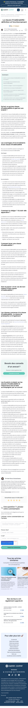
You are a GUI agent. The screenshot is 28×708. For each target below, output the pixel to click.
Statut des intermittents (14, 650)
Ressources (3, 14)
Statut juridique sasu (14, 645)
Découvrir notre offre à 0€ (14, 5)
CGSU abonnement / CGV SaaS (13, 701)
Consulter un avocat (14, 373)
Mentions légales (19, 702)
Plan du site (3, 695)
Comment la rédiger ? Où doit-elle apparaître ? (13, 85)
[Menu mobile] (25, 10)
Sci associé (14, 639)
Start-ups (14, 654)
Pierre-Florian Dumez (12, 29)
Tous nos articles (5, 692)
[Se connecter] (22, 10)
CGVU (18, 701)
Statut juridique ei (14, 646)
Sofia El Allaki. (8, 492)
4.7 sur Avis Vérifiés (20, 672)
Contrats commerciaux (10, 14)
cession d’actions (5, 298)
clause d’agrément (5, 323)
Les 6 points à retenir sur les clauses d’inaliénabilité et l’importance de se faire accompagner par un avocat (14, 99)
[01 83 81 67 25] (18, 10)
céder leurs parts (16, 159)
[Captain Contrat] (7, 10)
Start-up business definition (14, 652)
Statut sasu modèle (14, 641)
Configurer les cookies (10, 701)
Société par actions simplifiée (14, 655)
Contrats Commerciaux (19, 14)
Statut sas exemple (14, 643)
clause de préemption (19, 322)
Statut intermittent (14, 648)
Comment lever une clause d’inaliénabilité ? (12, 88)
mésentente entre (11, 187)
